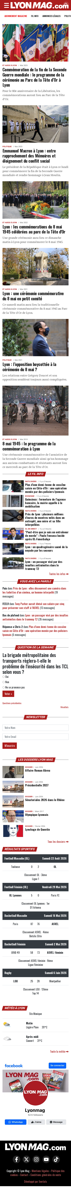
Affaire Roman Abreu (37, 770)
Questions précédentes (11, 703)
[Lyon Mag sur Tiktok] (55, 1162)
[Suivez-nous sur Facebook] (35, 1094)
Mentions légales (40, 1171)
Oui (7, 677)
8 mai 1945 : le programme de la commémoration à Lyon (28, 446)
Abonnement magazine (15, 16)
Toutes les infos (57, 574)
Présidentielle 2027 (36, 785)
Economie (29, 496)
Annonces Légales (51, 16)
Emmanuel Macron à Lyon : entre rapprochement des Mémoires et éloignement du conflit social (29, 155)
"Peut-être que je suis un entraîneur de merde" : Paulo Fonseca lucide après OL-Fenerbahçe (46, 535)
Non (7, 682)
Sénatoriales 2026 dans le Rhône (44, 800)
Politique (7, 147)
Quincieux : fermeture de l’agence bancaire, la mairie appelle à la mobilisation (45, 502)
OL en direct (31, 529)
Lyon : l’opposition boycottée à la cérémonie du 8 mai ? (29, 366)
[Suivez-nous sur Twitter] (25, 1162)
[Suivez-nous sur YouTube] (45, 1162)
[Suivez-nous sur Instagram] (35, 1162)
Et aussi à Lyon (9, 65)
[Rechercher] (65, 5)
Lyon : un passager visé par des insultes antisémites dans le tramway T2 (43, 565)
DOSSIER (29, 767)
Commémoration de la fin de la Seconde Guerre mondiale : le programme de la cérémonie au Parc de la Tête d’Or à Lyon (34, 77)
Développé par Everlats (35, 1182)
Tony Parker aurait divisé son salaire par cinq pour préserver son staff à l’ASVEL (33, 606)
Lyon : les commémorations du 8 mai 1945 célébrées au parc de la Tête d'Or (33, 229)
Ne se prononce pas (15, 687)
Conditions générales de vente (45, 1175)
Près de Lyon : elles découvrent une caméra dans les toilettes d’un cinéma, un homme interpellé (34, 590)
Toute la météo (58, 1051)
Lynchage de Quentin (37, 829)
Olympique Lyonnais (36, 814)
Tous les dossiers (57, 842)
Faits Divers (30, 481)
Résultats (65, 707)
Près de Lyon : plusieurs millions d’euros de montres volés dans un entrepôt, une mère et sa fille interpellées (45, 519)
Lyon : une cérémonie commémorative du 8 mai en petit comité (33, 295)
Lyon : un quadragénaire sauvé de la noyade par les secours (46, 548)
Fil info (34, 16)
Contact (24, 1175)
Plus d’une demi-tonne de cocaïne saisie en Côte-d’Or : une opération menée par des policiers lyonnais (46, 488)
